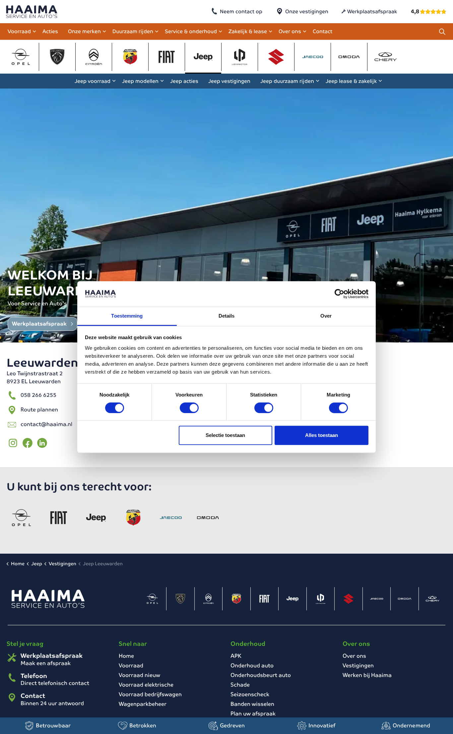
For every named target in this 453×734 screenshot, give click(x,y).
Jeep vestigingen (229, 81)
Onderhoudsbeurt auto (260, 675)
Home (126, 655)
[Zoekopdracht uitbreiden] (442, 31)
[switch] (189, 407)
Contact (322, 31)
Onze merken (84, 31)
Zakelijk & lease (247, 31)
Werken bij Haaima (367, 675)
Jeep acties (184, 81)
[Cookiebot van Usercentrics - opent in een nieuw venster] (339, 294)
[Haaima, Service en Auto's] (32, 11)
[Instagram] (13, 443)
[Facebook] (27, 443)
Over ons (290, 31)
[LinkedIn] (42, 443)
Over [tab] (326, 316)
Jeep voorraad (92, 81)
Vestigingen (358, 665)
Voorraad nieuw (139, 675)
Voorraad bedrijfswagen (150, 694)
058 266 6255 (38, 395)
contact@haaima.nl (46, 424)
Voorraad (19, 31)
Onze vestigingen (306, 11)
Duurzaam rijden (132, 31)
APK (235, 655)
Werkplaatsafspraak (372, 11)
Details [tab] (227, 316)
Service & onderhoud (191, 31)
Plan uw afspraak (253, 713)
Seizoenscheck (249, 694)
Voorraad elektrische (146, 684)
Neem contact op (241, 11)
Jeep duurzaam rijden (287, 81)
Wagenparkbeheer (142, 704)
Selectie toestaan (225, 435)
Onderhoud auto (252, 665)
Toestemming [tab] (127, 316)
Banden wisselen (252, 704)
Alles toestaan (321, 435)
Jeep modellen (140, 81)
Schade (240, 684)
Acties (50, 31)
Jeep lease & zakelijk (351, 81)
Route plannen (39, 409)
